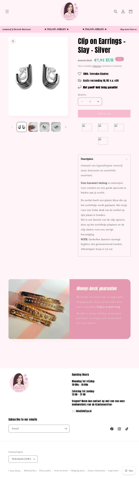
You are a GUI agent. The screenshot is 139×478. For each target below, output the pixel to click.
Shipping (97, 66)
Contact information (96, 471)
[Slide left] (12, 127)
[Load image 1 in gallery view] (22, 127)
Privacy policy (45, 471)
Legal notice (113, 471)
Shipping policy (78, 471)
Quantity (82, 94)
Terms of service (61, 471)
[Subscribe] (65, 429)
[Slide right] (66, 127)
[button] (7, 11)
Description (87, 158)
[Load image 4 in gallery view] (56, 127)
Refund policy (30, 471)
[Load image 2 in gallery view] (33, 127)
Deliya (18, 471)
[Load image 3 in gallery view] (44, 127)
